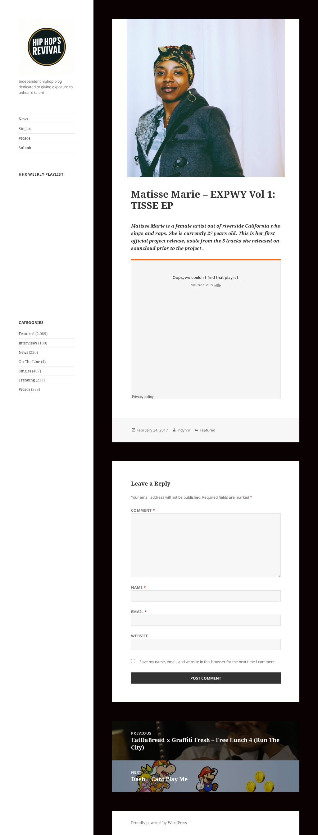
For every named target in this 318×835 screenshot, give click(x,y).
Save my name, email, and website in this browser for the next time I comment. (207, 661)
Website (139, 636)
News (23, 119)
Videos (24, 138)
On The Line (29, 361)
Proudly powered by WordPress (159, 822)
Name (138, 587)
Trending (27, 380)
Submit (25, 147)
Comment (143, 510)
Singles (25, 128)
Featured (26, 333)
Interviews (28, 343)
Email (139, 611)
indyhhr (183, 430)
